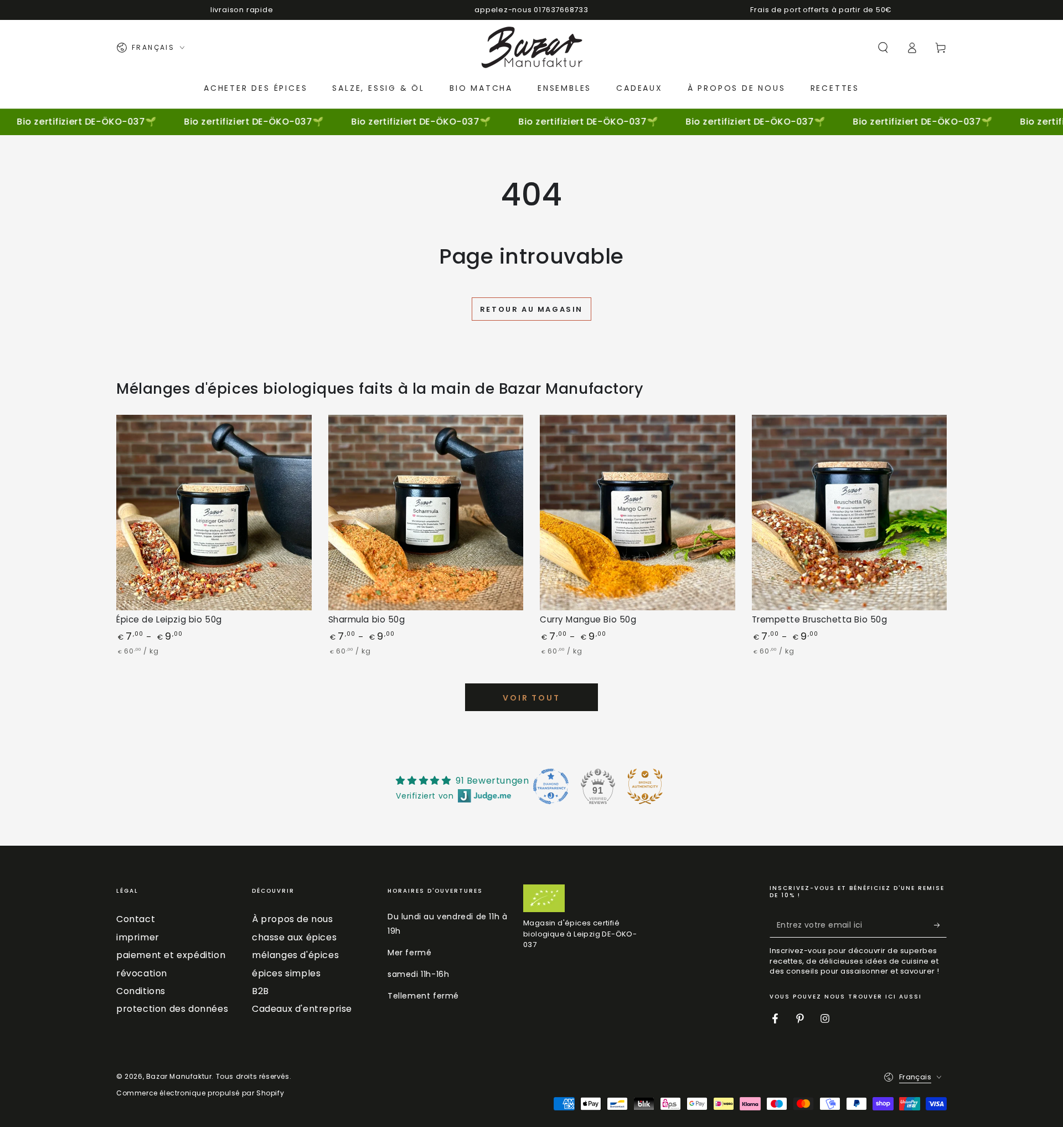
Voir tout (531, 697)
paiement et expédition (170, 955)
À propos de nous (292, 919)
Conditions (141, 991)
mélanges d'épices (295, 955)
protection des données (172, 1008)
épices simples (286, 973)
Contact (135, 919)
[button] (883, 47)
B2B (260, 991)
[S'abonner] (940, 925)
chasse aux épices (294, 937)
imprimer (137, 937)
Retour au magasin (531, 309)
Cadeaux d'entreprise (302, 1008)
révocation (141, 973)
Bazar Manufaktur (179, 1076)
